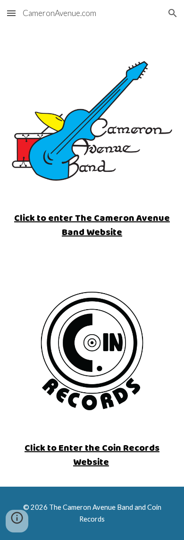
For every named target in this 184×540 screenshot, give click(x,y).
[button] (11, 13)
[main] (92, 224)
